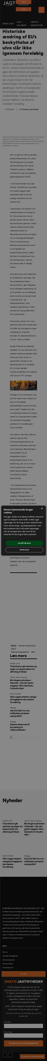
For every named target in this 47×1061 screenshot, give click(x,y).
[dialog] (23, 530)
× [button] (42, 508)
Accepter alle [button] (24, 543)
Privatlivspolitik (10, 537)
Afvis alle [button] (24, 550)
